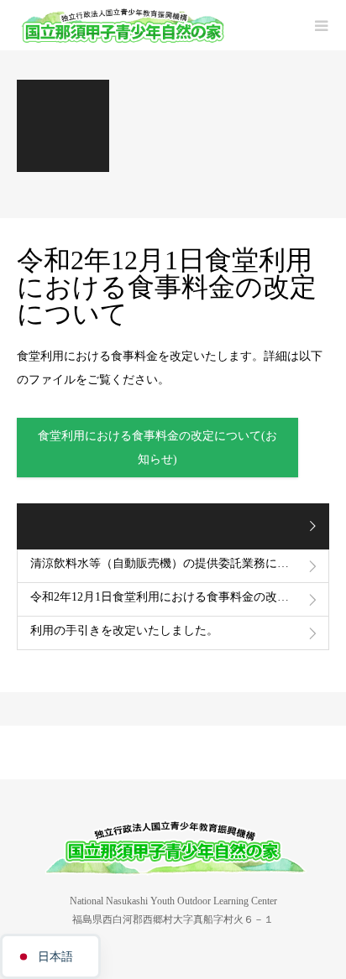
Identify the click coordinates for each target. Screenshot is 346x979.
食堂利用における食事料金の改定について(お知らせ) (157, 448)
